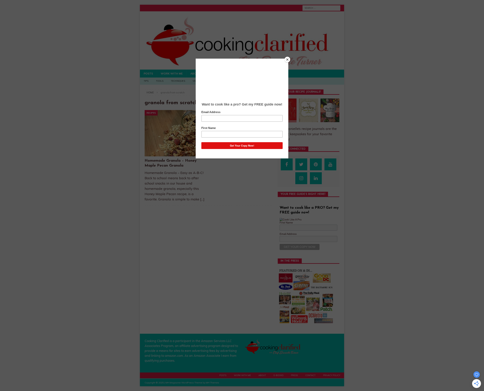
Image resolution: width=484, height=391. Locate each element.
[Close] (287, 59)
